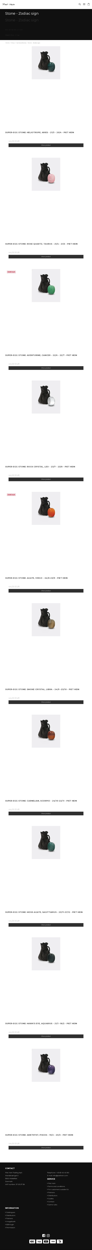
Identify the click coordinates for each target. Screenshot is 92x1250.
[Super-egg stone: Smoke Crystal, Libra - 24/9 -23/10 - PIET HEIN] (46, 644)
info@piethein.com (60, 1176)
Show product (46, 145)
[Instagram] (48, 1235)
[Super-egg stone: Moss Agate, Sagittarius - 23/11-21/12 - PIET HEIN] (46, 867)
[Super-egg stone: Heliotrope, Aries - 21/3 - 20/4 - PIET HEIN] (46, 87)
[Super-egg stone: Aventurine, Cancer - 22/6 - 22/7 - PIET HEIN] (46, 310)
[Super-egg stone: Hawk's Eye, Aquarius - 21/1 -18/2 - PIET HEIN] (46, 978)
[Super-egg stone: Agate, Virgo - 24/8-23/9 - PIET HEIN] (46, 533)
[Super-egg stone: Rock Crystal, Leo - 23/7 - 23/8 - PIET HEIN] (46, 421)
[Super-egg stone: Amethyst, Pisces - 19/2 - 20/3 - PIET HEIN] (46, 1090)
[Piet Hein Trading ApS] (8, 4)
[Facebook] (44, 1235)
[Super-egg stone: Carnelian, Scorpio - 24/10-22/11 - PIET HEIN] (46, 756)
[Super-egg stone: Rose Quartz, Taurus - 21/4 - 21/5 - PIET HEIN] (46, 199)
